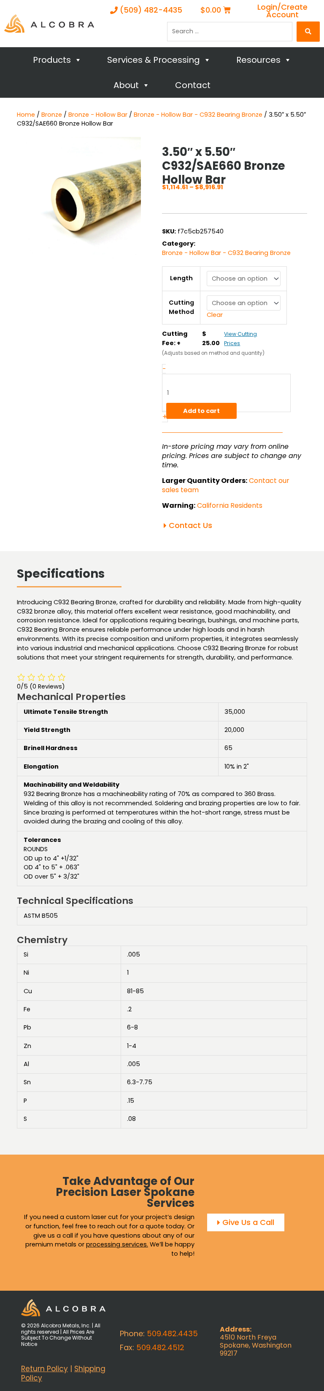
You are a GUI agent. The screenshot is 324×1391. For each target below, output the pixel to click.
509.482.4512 (160, 1347)
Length (181, 278)
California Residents (229, 505)
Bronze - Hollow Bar (97, 114)
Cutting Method (181, 307)
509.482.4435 (172, 1333)
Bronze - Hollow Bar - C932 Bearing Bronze (198, 114)
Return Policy (44, 1369)
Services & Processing (153, 60)
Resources (258, 60)
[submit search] (308, 31)
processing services (116, 1244)
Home (26, 114)
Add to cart (201, 411)
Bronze (51, 114)
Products (52, 60)
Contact (193, 85)
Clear (215, 315)
